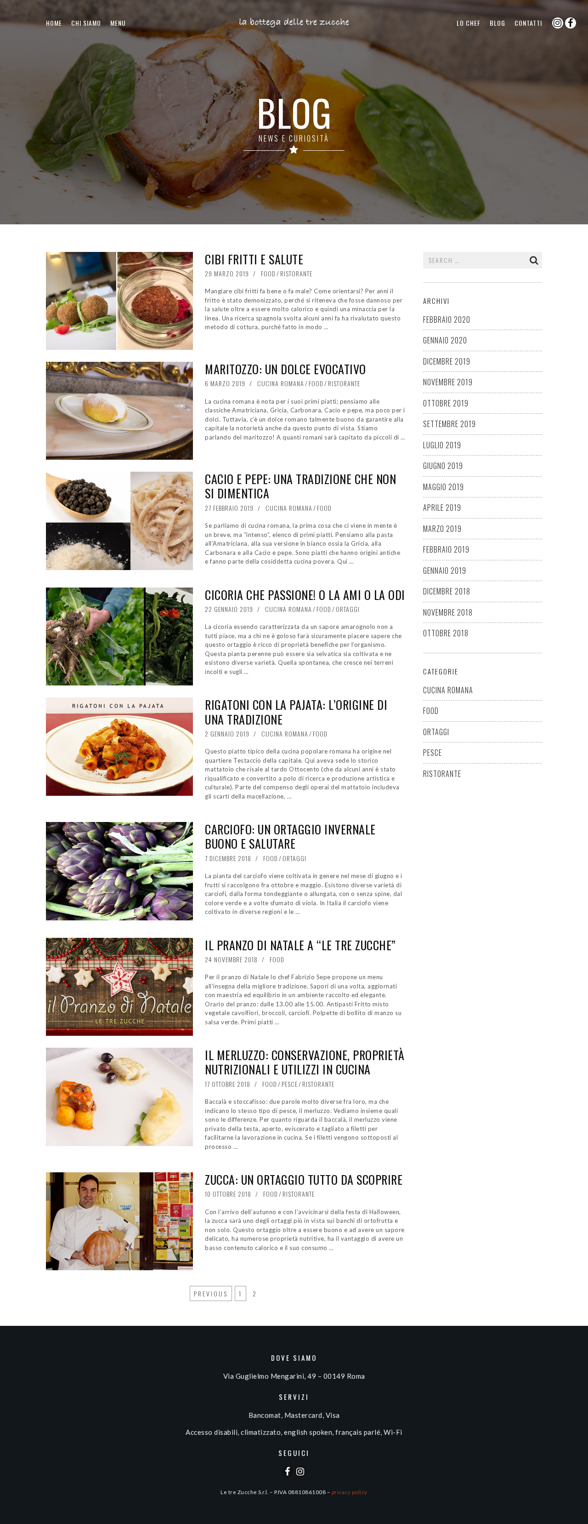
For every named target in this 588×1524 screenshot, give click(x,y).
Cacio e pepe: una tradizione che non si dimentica (300, 486)
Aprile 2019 (442, 507)
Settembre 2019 (449, 423)
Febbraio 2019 (446, 549)
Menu (118, 23)
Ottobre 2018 (446, 633)
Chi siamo (86, 23)
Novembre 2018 (448, 612)
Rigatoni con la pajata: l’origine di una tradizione (296, 712)
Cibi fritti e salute (254, 259)
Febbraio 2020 (446, 319)
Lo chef (469, 23)
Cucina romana (280, 383)
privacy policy (350, 1492)
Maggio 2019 (443, 486)
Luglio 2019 (442, 445)
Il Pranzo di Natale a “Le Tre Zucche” (300, 945)
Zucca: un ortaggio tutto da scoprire (303, 1179)
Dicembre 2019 (446, 361)
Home (54, 23)
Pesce (290, 1084)
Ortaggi (348, 609)
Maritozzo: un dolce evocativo (285, 369)
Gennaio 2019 (444, 570)
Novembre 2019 (448, 382)
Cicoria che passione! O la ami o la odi (305, 595)
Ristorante (296, 273)
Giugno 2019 (443, 465)
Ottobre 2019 (446, 403)
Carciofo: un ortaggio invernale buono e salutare (290, 836)
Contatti (528, 23)
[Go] (534, 260)
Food (268, 273)
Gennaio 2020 (445, 340)
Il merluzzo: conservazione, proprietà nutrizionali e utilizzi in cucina (305, 1062)
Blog (497, 23)
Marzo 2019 (442, 528)
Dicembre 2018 (446, 591)
